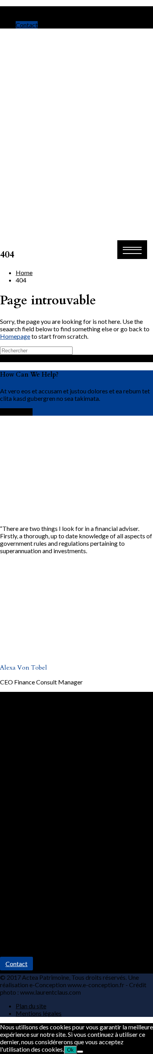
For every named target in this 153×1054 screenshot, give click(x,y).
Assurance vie (34, 873)
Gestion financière (40, 866)
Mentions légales (39, 1013)
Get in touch (16, 412)
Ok (70, 1050)
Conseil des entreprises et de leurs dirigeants (75, 896)
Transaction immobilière (49, 881)
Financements (34, 888)
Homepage (15, 336)
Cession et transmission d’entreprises (65, 903)
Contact (27, 25)
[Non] (80, 1051)
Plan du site (31, 1005)
